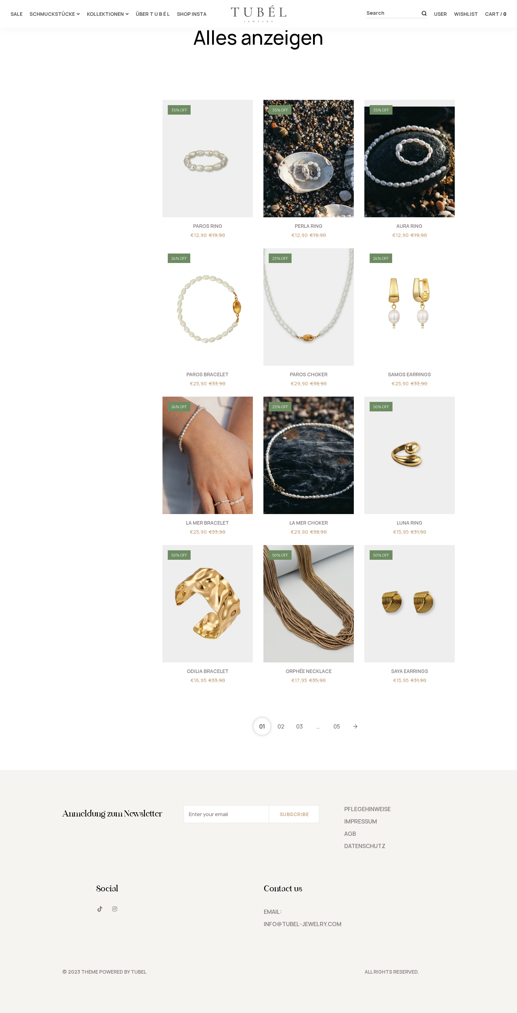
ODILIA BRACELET (208, 671)
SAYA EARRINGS (409, 671)
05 (336, 726)
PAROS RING (207, 226)
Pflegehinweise (367, 809)
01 (262, 726)
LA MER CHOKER (308, 522)
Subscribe (294, 814)
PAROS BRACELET (207, 374)
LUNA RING (409, 522)
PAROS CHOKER (308, 374)
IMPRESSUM (360, 821)
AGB (350, 834)
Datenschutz (364, 846)
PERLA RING (309, 226)
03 (299, 726)
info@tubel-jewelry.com (303, 924)
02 (280, 726)
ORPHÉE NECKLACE (309, 671)
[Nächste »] (355, 726)
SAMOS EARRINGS (409, 374)
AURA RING (409, 226)
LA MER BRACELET (207, 522)
